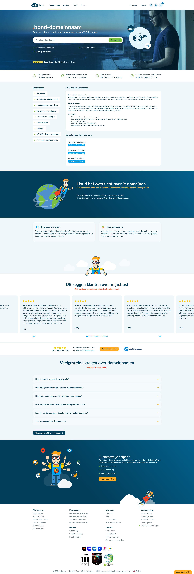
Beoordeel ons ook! (109, 349)
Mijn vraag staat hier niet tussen (48, 433)
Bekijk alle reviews (67, 62)
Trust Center (110, 531)
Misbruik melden (112, 537)
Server (83, 5)
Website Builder (39, 516)
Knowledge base (147, 516)
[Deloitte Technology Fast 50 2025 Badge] (108, 559)
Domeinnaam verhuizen (78, 516)
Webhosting (73, 531)
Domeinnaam (54, 5)
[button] (151, 5)
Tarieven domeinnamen (77, 519)
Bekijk (138, 77)
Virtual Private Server (40, 519)
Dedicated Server (39, 523)
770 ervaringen (88, 350)
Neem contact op (107, 479)
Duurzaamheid (111, 519)
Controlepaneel (146, 523)
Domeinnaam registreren (78, 513)
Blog (107, 516)
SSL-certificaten (38, 529)
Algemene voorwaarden (114, 540)
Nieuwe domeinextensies (78, 523)
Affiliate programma (113, 523)
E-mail (75, 5)
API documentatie (147, 519)
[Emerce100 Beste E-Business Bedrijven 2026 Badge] (85, 559)
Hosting (66, 5)
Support (144, 5)
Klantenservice (146, 513)
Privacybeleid (111, 534)
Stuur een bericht (183, 572)
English (138, 571)
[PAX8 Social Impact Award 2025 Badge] (97, 559)
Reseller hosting (75, 537)
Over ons (133, 5)
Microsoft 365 (38, 526)
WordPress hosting (76, 534)
